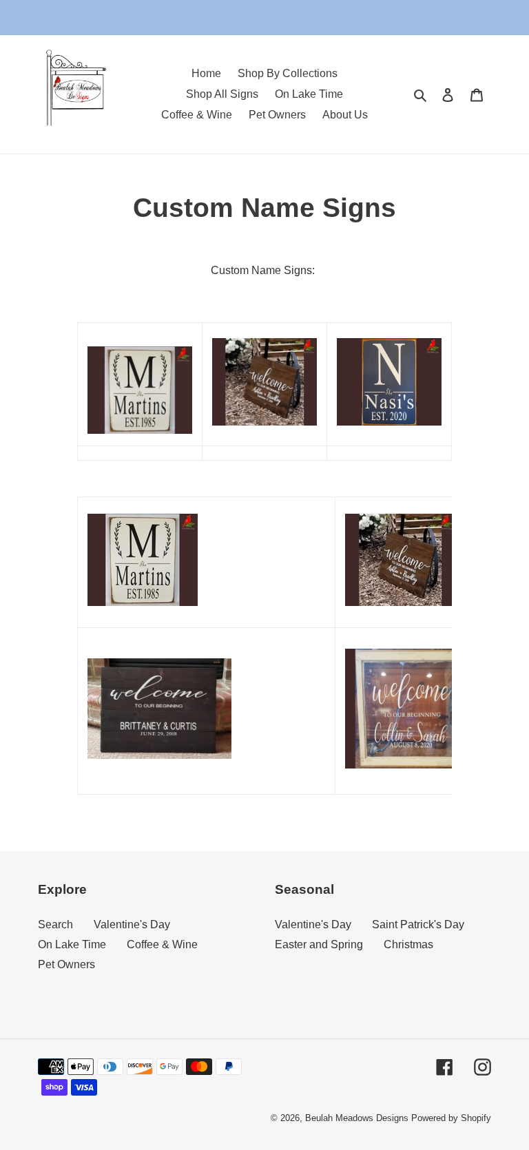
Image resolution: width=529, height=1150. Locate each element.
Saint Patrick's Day (418, 924)
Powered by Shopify (451, 1118)
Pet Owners (66, 964)
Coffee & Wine (162, 944)
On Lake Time (72, 944)
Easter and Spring (319, 944)
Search (55, 924)
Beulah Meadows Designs (356, 1118)
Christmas (408, 944)
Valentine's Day (132, 924)
